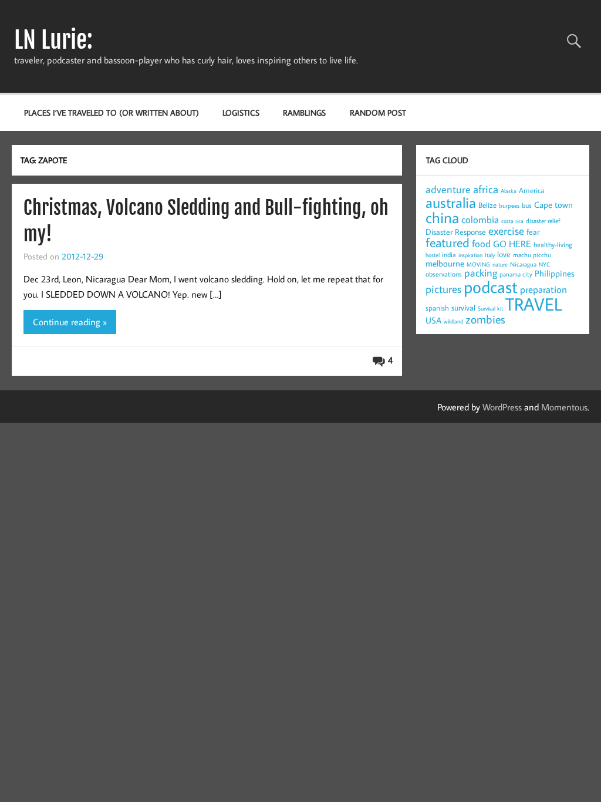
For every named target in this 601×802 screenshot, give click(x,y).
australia (451, 202)
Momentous (564, 407)
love (504, 254)
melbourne (445, 263)
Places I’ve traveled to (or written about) (111, 112)
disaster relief (543, 221)
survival (463, 307)
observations (444, 273)
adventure (448, 189)
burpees (509, 205)
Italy (490, 255)
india (449, 254)
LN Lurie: (53, 40)
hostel (433, 255)
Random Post (378, 112)
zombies (485, 318)
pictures (443, 288)
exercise (506, 230)
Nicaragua (523, 264)
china (442, 217)
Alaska (508, 191)
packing (480, 272)
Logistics (240, 112)
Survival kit (490, 308)
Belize (487, 205)
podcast (491, 286)
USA (433, 320)
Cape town (553, 204)
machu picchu (532, 255)
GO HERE (512, 244)
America (531, 190)
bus (527, 205)
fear (532, 232)
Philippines (555, 273)
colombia (480, 219)
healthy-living (553, 244)
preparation (543, 289)
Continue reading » (70, 322)
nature (500, 264)
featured (448, 242)
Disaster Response (456, 232)
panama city (515, 274)
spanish (437, 307)
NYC (544, 264)
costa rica (512, 221)
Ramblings (304, 112)
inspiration (470, 255)
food (481, 243)
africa (485, 188)
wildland (453, 321)
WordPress (502, 407)
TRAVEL (533, 303)
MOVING (478, 264)
